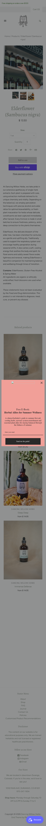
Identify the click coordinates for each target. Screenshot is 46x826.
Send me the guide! (23, 441)
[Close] (42, 383)
